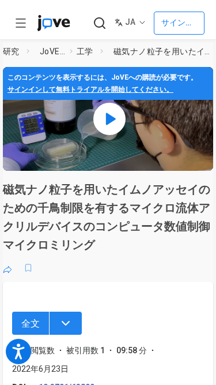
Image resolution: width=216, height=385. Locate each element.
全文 (30, 323)
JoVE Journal (52, 51)
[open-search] (99, 23)
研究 (11, 51)
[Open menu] (21, 23)
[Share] (7, 267)
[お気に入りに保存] (28, 267)
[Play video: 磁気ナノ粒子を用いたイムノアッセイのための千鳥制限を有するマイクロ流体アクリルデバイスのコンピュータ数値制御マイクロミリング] (109, 119)
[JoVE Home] (53, 23)
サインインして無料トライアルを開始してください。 (90, 89)
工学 (85, 51)
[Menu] (66, 323)
